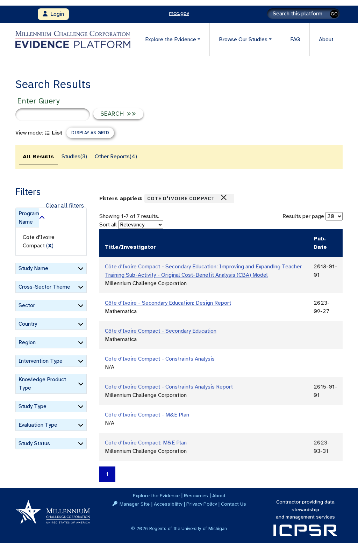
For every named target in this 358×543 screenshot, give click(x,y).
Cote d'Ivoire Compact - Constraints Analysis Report (169, 386)
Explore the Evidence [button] (170, 39)
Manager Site (135, 504)
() (49, 245)
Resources (196, 495)
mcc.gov (179, 13)
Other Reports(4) (116, 156)
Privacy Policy (201, 504)
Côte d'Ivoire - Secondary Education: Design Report (168, 302)
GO (334, 14)
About (326, 39)
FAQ (295, 39)
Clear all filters (65, 205)
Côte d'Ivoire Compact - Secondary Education (160, 330)
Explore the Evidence (156, 495)
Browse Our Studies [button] (243, 39)
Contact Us (233, 504)
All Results (38, 156)
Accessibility (168, 504)
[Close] (223, 197)
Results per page (303, 216)
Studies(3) (74, 156)
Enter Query (38, 101)
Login (56, 13)
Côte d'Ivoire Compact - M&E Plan (147, 414)
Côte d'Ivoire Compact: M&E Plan (146, 442)
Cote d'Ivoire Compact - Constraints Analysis (160, 358)
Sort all (108, 224)
